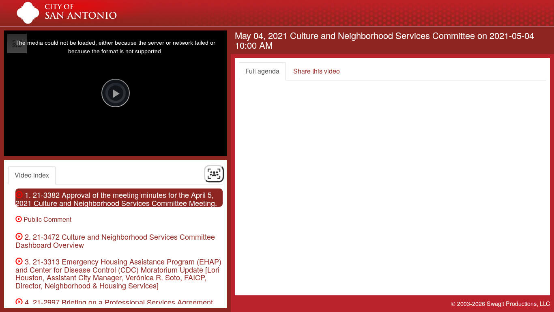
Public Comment (46, 219)
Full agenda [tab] (262, 71)
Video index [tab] (32, 175)
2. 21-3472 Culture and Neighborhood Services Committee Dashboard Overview (115, 240)
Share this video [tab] (316, 71)
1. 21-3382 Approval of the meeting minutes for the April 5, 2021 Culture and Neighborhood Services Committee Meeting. (116, 198)
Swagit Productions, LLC (518, 303)
